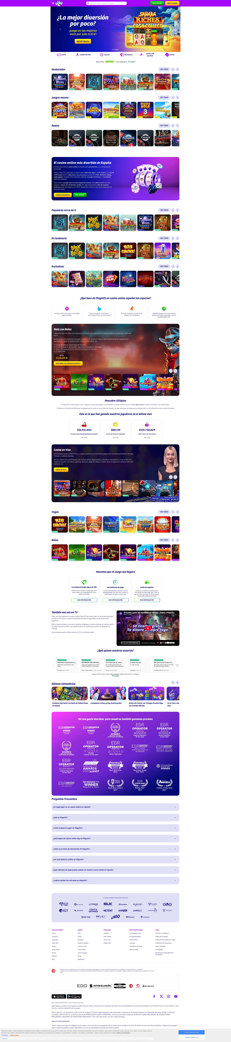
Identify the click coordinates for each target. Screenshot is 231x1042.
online (72, 175)
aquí (122, 1017)
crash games (58, 177)
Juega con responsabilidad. (61, 1021)
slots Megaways (82, 175)
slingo (109, 175)
